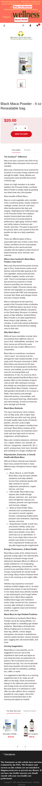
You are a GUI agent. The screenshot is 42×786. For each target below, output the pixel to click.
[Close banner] (39, 11)
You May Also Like (13, 711)
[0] (37, 25)
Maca (29, 239)
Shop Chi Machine (22, 7)
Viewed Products (29, 711)
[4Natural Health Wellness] (21, 35)
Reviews (27, 150)
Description (16, 150)
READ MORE (21, 20)
